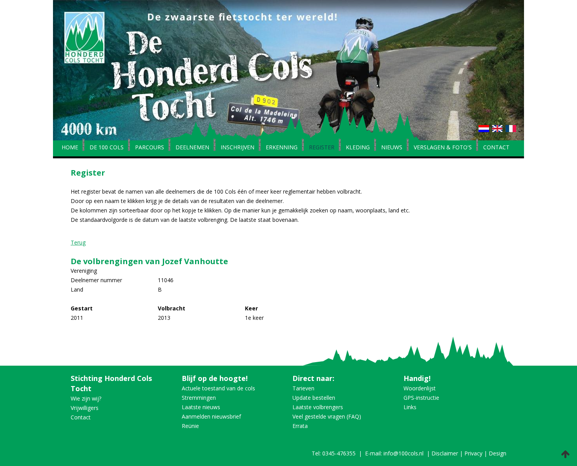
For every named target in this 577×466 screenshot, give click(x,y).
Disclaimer (444, 453)
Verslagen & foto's (443, 148)
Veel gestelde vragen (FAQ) (326, 416)
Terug (78, 242)
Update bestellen (313, 397)
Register (321, 148)
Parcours (149, 148)
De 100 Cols (106, 148)
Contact (496, 148)
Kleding (358, 148)
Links (410, 407)
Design (497, 453)
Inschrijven (237, 148)
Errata (300, 426)
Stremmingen (199, 397)
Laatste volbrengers (317, 407)
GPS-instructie (421, 397)
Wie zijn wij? (86, 398)
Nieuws (391, 148)
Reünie (190, 426)
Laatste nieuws (201, 407)
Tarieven (303, 388)
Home (70, 148)
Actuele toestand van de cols (218, 388)
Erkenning (282, 148)
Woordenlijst (420, 388)
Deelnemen (192, 148)
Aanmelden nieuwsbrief (211, 416)
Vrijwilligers (85, 408)
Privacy (473, 453)
